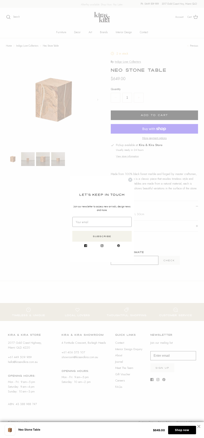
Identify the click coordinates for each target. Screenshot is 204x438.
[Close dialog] (130, 180)
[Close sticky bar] (199, 426)
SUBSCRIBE (102, 236)
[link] (86, 246)
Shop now (182, 430)
